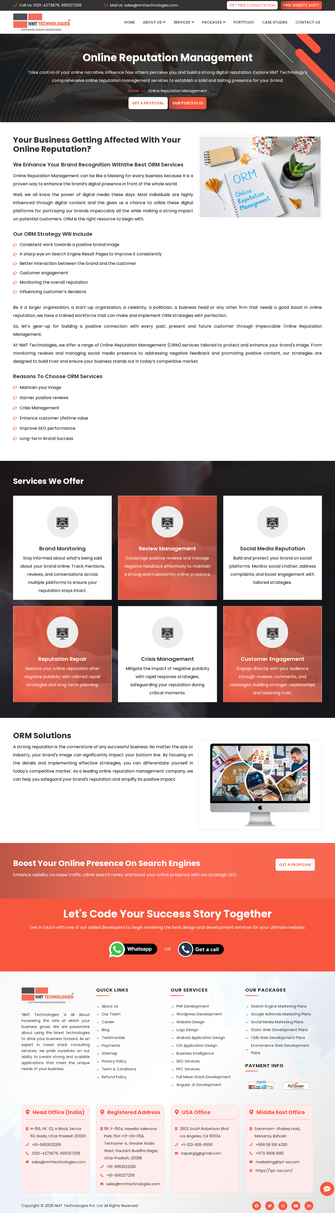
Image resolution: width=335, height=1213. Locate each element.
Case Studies (274, 22)
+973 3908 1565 (270, 1153)
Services (182, 22)
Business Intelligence (195, 1053)
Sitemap (109, 1053)
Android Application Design (200, 1037)
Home (129, 22)
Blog (105, 1029)
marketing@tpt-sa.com (277, 1162)
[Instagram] (282, 1205)
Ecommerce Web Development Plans (280, 1049)
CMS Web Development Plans (278, 1037)
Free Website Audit (301, 5)
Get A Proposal (148, 103)
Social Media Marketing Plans (277, 1022)
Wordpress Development (199, 1014)
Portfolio (243, 22)
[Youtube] (295, 1205)
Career (108, 1022)
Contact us (307, 22)
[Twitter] (269, 1205)
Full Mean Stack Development (203, 1077)
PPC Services (188, 1069)
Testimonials (113, 1037)
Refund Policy (114, 1077)
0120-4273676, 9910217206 (56, 1153)
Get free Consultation (252, 5)
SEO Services (188, 1061)
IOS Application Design (196, 1045)
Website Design (190, 1022)
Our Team (111, 1014)
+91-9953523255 (46, 1144)
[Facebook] (256, 1205)
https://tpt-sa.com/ (274, 1170)
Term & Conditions (119, 1069)
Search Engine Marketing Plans (278, 1006)
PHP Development (192, 1006)
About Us (152, 22)
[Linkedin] (309, 1205)
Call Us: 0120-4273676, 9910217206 (50, 5)
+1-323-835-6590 (197, 1144)
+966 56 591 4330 (271, 1144)
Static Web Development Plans (279, 1029)
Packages (212, 22)
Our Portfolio (187, 103)
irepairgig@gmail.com (201, 1153)
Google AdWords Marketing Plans (281, 1014)
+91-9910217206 (121, 1175)
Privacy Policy (114, 1061)
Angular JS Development (198, 1084)
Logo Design (187, 1029)
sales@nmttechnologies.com (59, 1162)
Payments (111, 1045)
